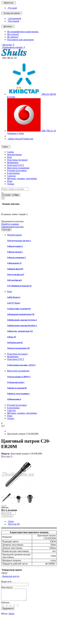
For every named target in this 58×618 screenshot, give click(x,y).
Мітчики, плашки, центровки (22, 178)
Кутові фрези (14, 280)
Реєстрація (13, 21)
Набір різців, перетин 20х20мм (22, 325)
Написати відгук (10, 576)
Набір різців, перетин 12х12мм (22, 320)
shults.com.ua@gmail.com (20, 138)
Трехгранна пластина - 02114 (21, 365)
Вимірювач (12, 162)
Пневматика (14, 399)
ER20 (11, 613)
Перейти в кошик (10, 224)
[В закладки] (2, 505)
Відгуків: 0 (6, 456)
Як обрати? (13, 37)
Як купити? (13, 34)
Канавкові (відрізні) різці (20, 314)
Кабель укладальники (18, 393)
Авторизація (14, 18)
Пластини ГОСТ (15, 165)
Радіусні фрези (15, 274)
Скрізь (10, 152)
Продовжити (7, 608)
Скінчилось (7, 516)
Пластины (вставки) (17, 160)
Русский (12, 8)
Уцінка (10, 184)
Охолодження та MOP (18, 377)
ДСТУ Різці (13, 303)
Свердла (11, 176)
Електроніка (13, 173)
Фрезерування (14, 154)
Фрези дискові (15, 252)
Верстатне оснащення (18, 168)
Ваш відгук (7, 587)
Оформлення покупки (12, 226)
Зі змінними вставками (19, 286)
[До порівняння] (5, 505)
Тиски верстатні (15, 382)
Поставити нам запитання (20, 39)
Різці (9, 157)
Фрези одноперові (16, 257)
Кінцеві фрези (15, 269)
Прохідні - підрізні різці (20, 331)
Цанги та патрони (17, 388)
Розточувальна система (19, 240)
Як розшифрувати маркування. (23, 31)
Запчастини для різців (18, 309)
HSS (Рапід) (13, 297)
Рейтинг (5, 602)
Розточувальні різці (18, 348)
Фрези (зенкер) (15, 246)
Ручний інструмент (17, 170)
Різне (9, 181)
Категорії (6, 230)
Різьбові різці (15, 342)
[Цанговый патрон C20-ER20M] (18, 490)
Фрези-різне (14, 263)
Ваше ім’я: (6, 581)
